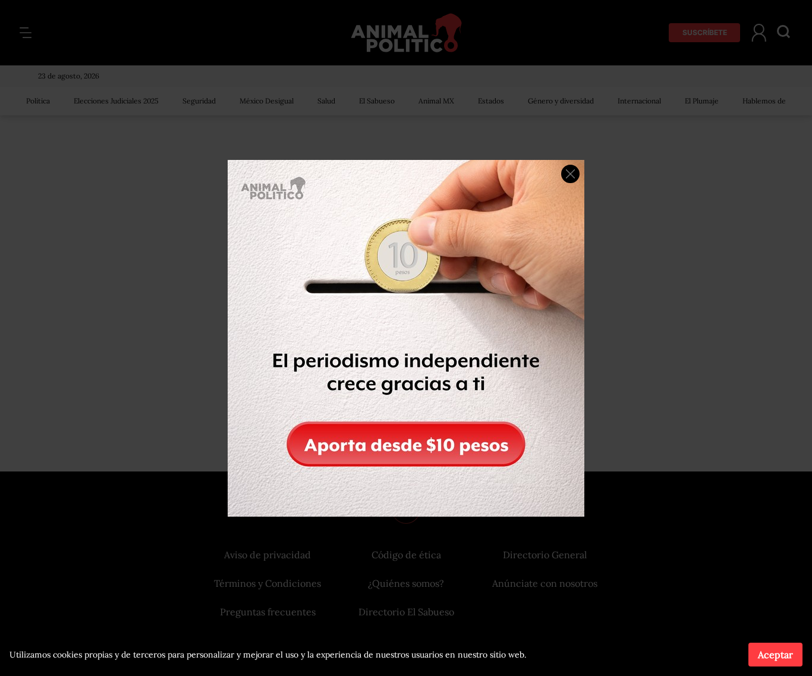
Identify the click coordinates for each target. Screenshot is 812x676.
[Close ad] (570, 174)
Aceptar (775, 655)
